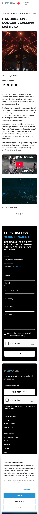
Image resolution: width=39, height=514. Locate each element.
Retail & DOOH (8, 427)
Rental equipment (9, 433)
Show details (26, 489)
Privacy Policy (20, 336)
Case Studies (6, 13)
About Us (7, 444)
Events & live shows (10, 416)
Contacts (7, 448)
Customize (18, 501)
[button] (18, 3)
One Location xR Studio (11, 437)
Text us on (12, 266)
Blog (5, 452)
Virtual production (9, 420)
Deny (19, 507)
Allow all (19, 495)
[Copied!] (3, 85)
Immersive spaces (9, 423)
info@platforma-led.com (14, 260)
